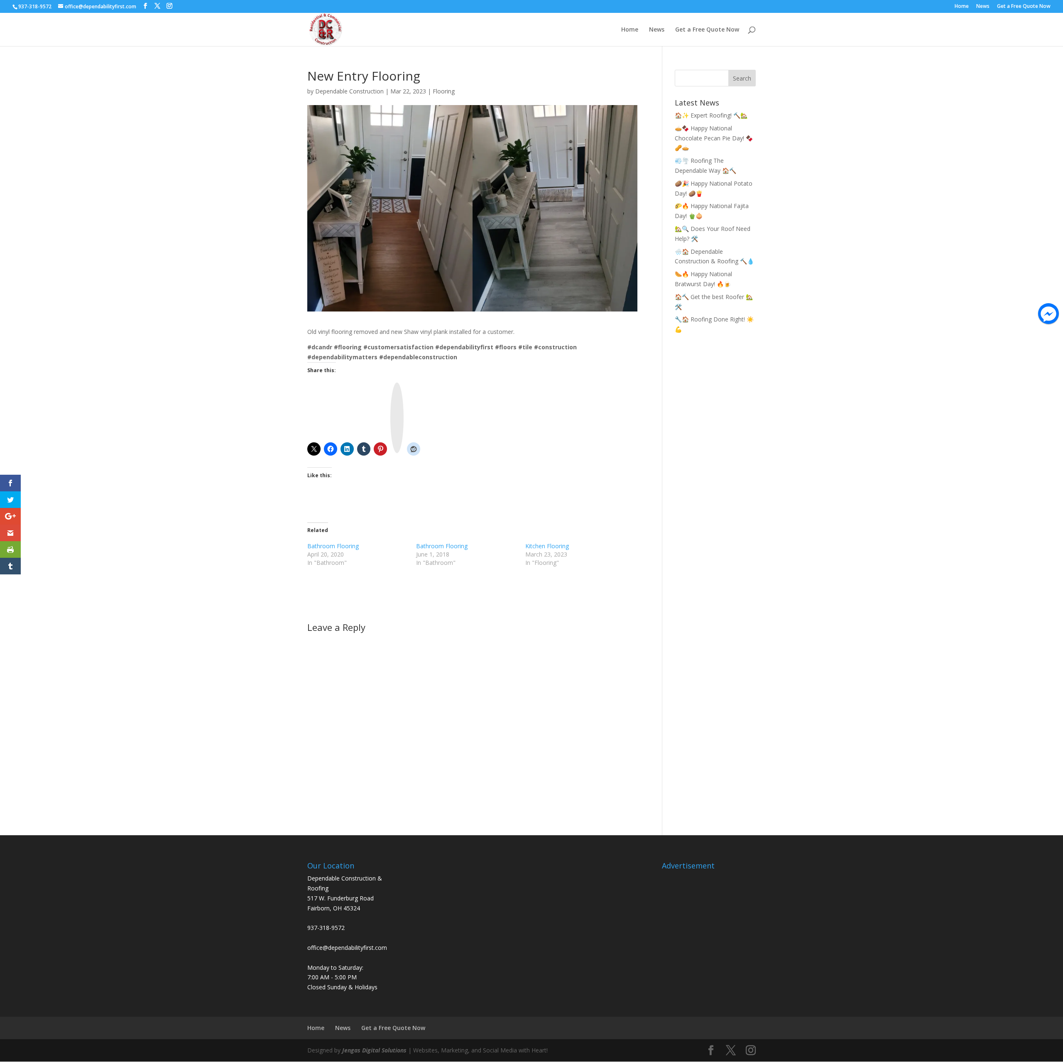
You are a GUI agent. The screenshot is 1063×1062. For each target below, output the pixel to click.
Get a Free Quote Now (1024, 7)
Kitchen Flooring (547, 546)
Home (962, 7)
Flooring (444, 91)
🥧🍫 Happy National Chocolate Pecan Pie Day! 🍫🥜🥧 (714, 138)
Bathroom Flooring (333, 546)
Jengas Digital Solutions (374, 1050)
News (983, 7)
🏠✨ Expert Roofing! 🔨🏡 (711, 115)
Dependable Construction (349, 91)
